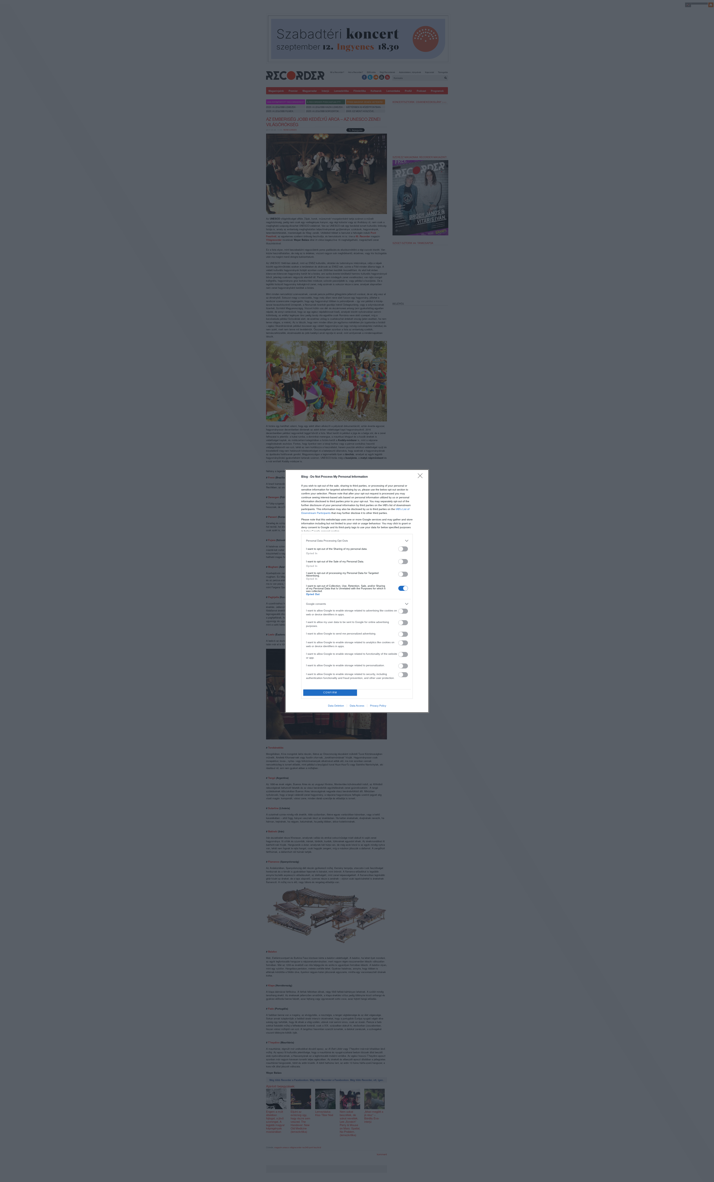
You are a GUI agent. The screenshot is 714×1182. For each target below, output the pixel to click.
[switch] (403, 548)
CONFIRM (330, 692)
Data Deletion (336, 705)
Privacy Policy (378, 705)
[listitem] (357, 541)
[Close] (421, 476)
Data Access (357, 705)
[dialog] (357, 591)
